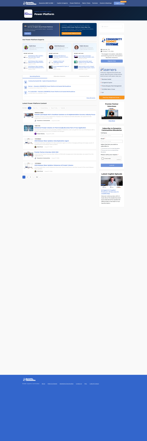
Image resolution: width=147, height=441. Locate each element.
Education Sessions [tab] (59, 76)
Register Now (112, 61)
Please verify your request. (109, 154)
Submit (111, 165)
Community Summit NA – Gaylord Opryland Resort (42, 81)
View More (112, 120)
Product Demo (44, 108)
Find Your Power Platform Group (71, 33)
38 (37, 177)
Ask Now (27, 33)
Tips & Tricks (54, 108)
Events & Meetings (106, 3)
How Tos (35, 108)
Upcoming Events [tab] (35, 76)
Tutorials (62, 108)
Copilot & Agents (62, 3)
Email (103, 138)
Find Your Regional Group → (112, 97)
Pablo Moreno (84, 46)
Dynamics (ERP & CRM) (46, 3)
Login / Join (119, 3)
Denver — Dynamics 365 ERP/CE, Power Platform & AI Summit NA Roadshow (49, 86)
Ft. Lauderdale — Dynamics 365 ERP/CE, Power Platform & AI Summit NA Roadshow (51, 91)
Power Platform (75, 3)
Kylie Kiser (32, 46)
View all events (91, 98)
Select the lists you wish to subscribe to (109, 145)
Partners (95, 3)
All (29, 108)
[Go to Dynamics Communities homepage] (29, 3)
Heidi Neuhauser (60, 46)
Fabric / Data (86, 3)
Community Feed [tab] (84, 76)
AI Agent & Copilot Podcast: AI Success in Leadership (110, 191)
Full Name (104, 133)
